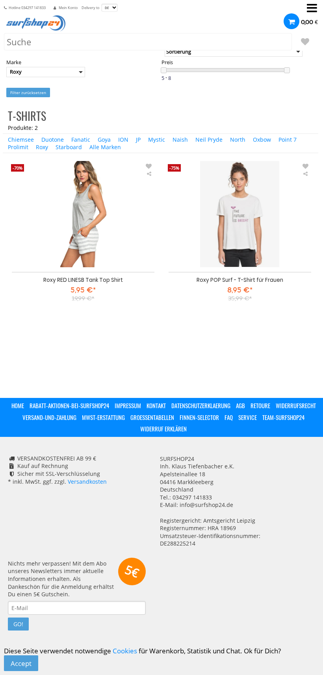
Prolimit (18, 147)
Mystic (156, 139)
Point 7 (287, 139)
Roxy (42, 147)
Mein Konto (68, 8)
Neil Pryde (209, 139)
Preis (167, 62)
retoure (260, 405)
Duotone (52, 139)
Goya (104, 139)
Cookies (125, 650)
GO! (18, 624)
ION (123, 139)
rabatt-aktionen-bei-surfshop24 (69, 405)
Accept (21, 663)
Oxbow (262, 139)
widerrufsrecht (296, 405)
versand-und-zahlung (49, 417)
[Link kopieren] (148, 173)
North (237, 139)
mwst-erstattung (103, 417)
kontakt (156, 405)
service (247, 417)
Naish (180, 139)
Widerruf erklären (163, 428)
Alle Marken (105, 147)
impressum (128, 405)
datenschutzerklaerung (200, 405)
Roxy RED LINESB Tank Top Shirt (83, 279)
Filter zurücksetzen (28, 92)
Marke (13, 62)
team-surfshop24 (283, 417)
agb (240, 405)
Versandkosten (87, 481)
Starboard (69, 147)
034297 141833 (33, 8)
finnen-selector (199, 417)
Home (17, 405)
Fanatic (80, 139)
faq (229, 417)
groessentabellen (152, 417)
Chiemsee (21, 139)
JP (138, 139)
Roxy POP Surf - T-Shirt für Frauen (240, 279)
